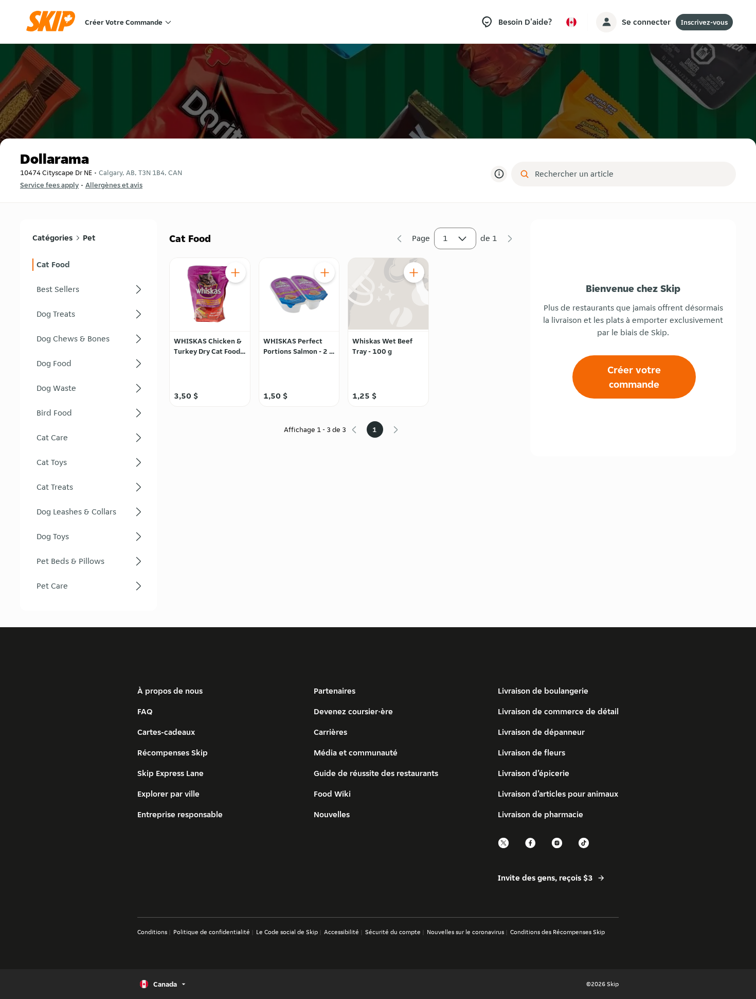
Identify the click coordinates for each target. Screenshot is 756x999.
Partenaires (334, 690)
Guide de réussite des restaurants (376, 773)
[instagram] (557, 846)
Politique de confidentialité (211, 932)
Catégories (52, 237)
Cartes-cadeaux (166, 732)
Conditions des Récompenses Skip (557, 932)
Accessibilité (341, 932)
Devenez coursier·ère (353, 711)
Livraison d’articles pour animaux (558, 793)
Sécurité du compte (393, 932)
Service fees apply (49, 185)
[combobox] (631, 174)
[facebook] (531, 846)
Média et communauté (356, 752)
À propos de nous (170, 690)
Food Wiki (332, 793)
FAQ (145, 711)
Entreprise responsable (180, 814)
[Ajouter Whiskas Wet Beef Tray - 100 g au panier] (414, 272)
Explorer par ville (168, 793)
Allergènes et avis (113, 185)
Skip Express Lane (170, 773)
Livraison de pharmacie (540, 814)
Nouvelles (332, 814)
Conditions (152, 932)
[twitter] (504, 846)
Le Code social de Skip (287, 932)
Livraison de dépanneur (541, 732)
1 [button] (445, 238)
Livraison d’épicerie (533, 773)
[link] (88, 264)
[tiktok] (584, 846)
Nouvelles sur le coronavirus (465, 932)
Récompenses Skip (172, 752)
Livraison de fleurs (531, 752)
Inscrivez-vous (704, 22)
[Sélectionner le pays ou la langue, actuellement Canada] (571, 22)
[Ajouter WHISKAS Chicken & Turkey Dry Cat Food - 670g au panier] (235, 272)
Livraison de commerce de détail (558, 711)
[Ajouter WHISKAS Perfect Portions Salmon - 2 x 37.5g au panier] (324, 272)
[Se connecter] (606, 22)
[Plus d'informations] (499, 174)
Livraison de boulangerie (543, 690)
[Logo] (54, 22)
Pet (89, 237)
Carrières (330, 732)
